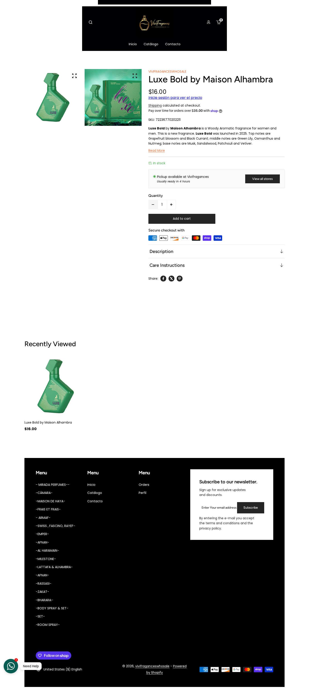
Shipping (155, 105)
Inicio (91, 484)
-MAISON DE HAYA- (50, 501)
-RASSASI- (43, 583)
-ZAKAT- (42, 591)
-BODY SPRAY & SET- (52, 608)
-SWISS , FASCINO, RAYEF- (55, 526)
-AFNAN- (42, 542)
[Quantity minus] (153, 204)
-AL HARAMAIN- (47, 550)
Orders (144, 484)
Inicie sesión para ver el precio (175, 97)
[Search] (90, 22)
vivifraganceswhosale (152, 666)
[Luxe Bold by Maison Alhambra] (55, 386)
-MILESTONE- (46, 559)
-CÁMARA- (44, 493)
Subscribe (250, 508)
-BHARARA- (44, 600)
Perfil (142, 493)
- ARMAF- (43, 517)
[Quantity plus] (171, 204)
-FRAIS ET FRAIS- (48, 509)
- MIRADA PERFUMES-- (52, 484)
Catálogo (94, 493)
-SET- (40, 616)
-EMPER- (42, 534)
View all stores (262, 179)
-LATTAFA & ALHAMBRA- (54, 567)
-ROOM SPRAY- (48, 624)
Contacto (95, 501)
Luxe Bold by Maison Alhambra (48, 422)
